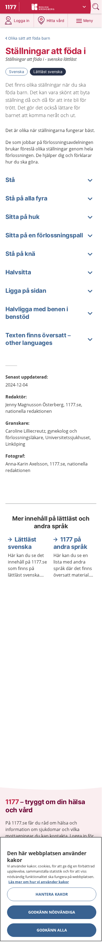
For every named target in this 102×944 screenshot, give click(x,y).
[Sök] (96, 6)
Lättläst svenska (47, 71)
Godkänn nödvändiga (51, 912)
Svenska (16, 71)
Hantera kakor (52, 894)
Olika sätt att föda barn (29, 38)
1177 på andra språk (70, 543)
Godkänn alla (52, 930)
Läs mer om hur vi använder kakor (38, 881)
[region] (51, 889)
